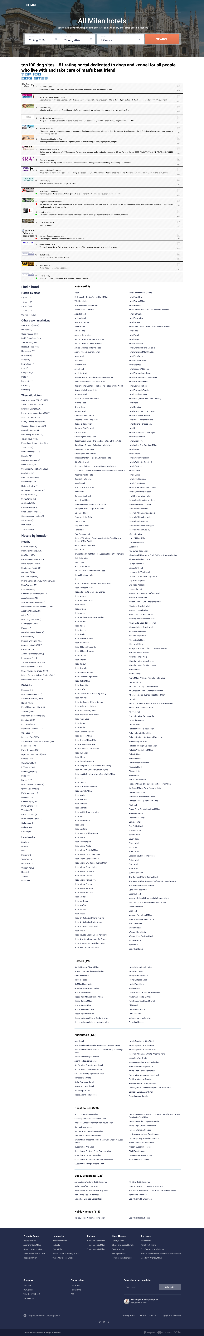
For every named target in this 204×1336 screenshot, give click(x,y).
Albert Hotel (80, 326)
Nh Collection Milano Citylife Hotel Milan (146, 691)
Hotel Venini (134, 449)
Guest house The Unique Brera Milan (144, 1121)
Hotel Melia (79, 825)
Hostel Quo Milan (136, 984)
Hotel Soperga (135, 365)
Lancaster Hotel (136, 568)
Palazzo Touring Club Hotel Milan (143, 746)
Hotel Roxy (133, 331)
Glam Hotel (79, 549)
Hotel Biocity (80, 634)
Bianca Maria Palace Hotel (86, 390)
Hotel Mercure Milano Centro (87, 833)
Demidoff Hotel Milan (84, 479)
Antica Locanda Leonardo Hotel (88, 343)
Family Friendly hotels (30, 422)
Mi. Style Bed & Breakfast (139, 1182)
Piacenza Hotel (135, 767)
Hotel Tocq (133, 428)
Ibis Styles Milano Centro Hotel (142, 500)
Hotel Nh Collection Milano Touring (89, 918)
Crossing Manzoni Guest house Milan (90, 1118)
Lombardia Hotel (136, 589)
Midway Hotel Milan (137, 631)
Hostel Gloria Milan (83, 1005)
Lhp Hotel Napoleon (137, 580)
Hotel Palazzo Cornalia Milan (87, 947)
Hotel (77, 293)
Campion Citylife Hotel (84, 428)
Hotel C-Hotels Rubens (84, 651)
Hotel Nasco (80, 914)
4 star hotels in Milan (96, 1245)
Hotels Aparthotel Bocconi (86, 1095)
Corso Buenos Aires (29, 559)
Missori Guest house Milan (140, 1147)
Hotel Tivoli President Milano (141, 420)
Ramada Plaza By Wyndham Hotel (143, 801)
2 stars (24, 310)
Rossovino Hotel (136, 813)
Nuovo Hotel (134, 712)
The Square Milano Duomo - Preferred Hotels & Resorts (152, 881)
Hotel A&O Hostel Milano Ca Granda (90, 592)
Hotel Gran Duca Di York (85, 744)
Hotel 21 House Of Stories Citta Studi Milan (93, 583)
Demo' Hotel (80, 483)
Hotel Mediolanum (82, 820)
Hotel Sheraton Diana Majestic (142, 348)
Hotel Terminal (135, 407)
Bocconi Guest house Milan (86, 1114)
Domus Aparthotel (82, 1090)
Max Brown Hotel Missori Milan (142, 619)
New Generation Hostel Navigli (142, 1001)
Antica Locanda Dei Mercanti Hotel (89, 339)
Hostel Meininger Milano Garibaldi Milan (92, 1018)
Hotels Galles (134, 475)
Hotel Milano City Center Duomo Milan (91, 863)
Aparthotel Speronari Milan (86, 1061)
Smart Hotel (134, 851)
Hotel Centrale (81, 668)
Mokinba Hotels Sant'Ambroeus (142, 665)
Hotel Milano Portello (83, 884)
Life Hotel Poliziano (137, 585)
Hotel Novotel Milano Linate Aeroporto (91, 935)
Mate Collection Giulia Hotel (141, 614)
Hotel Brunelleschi (82, 643)
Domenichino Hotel (83, 496)
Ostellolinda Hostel (137, 1009)
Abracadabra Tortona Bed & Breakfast (91, 1182)
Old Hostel (133, 1005)
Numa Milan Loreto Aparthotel (142, 1071)
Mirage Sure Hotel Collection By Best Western (148, 648)
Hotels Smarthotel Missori (140, 492)
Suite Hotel (133, 868)
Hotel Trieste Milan (137, 437)
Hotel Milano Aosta (83, 846)
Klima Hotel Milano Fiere (139, 559)
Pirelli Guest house (137, 1151)
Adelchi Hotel (80, 314)
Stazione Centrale (28, 698)
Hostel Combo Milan (83, 1001)
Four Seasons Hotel (83, 534)
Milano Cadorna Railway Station (35, 675)
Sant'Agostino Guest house (140, 1155)
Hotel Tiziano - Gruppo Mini (140, 424)
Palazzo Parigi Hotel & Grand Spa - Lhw (146, 737)
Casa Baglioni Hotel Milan (85, 437)
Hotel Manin (80, 795)
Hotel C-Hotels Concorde (85, 647)
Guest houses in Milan (32, 1249)
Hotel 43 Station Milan (84, 588)
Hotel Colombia (81, 685)
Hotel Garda (80, 727)
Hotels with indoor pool (122, 1258)
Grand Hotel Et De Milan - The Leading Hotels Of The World (99, 554)
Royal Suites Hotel (136, 818)
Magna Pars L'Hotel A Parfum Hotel (144, 593)
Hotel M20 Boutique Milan (86, 786)
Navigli (24, 703)
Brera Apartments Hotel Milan (87, 398)
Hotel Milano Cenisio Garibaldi (87, 854)
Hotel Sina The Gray (137, 360)
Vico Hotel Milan (136, 906)
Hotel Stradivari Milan (138, 394)
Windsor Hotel (135, 940)
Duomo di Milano (28, 551)
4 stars (24, 302)
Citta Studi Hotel (82, 462)
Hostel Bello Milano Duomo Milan (89, 997)
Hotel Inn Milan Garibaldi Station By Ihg (91, 770)
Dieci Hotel (79, 492)
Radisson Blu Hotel (137, 792)
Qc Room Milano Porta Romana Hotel (145, 788)
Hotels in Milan (29, 1241)
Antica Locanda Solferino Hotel (88, 348)
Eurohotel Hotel (81, 513)
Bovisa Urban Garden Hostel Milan (89, 971)
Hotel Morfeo (80, 905)
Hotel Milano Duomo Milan (86, 867)
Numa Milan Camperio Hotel (141, 707)
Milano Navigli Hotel (137, 636)
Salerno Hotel (134, 822)
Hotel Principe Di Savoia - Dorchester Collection (149, 309)
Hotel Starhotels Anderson (140, 373)
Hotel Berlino (80, 621)
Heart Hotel (79, 562)
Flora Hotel (79, 530)
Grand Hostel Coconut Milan (87, 988)
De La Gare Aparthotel (84, 1082)
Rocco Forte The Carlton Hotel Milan (144, 809)
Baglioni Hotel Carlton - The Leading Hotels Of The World (99, 386)
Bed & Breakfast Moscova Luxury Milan (91, 1190)
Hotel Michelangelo (83, 842)
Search (162, 39)
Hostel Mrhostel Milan (138, 976)
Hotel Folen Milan (82, 719)
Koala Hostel (134, 988)
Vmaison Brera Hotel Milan (140, 915)
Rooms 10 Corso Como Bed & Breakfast (146, 1186)
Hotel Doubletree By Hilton (86, 710)
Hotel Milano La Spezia (84, 871)
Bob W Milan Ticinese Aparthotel (88, 1069)
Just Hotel (133, 547)
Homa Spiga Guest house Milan (142, 1126)
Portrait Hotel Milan (137, 779)
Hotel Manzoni (81, 799)
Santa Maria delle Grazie (31, 671)
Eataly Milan (57, 1249)
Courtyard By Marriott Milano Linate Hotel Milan (95, 466)
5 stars (24, 298)
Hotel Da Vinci (80, 698)
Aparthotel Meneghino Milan (87, 1056)
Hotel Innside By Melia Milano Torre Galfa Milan (95, 774)
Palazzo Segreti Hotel (138, 741)
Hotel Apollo (80, 605)
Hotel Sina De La (136, 356)
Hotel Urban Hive (136, 441)
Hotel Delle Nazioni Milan (85, 706)
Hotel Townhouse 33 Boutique (142, 432)
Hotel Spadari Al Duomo (139, 369)
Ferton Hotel (80, 521)
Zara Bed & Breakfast (138, 1195)
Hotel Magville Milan (83, 791)
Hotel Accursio (81, 596)
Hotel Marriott (81, 808)
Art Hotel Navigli (81, 373)
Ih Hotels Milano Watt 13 (139, 530)
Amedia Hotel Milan (83, 335)
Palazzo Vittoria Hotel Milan (141, 750)
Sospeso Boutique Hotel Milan (142, 856)
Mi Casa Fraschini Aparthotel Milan (144, 1062)
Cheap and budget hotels (32, 426)
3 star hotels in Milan (96, 1249)
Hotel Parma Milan (137, 301)
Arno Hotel (79, 369)
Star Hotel (133, 864)
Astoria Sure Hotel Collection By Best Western (94, 377)
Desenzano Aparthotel (84, 1086)
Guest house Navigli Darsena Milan (89, 1164)
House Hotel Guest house (140, 1130)
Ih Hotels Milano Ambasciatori (142, 513)
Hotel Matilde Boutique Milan (87, 812)
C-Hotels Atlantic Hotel (84, 415)
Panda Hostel (135, 1014)
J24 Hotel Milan (135, 534)
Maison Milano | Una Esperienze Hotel (145, 602)
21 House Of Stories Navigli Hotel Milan (91, 297)
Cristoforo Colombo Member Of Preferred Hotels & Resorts (100, 470)
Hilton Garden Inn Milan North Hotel (90, 571)
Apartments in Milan (32, 1245)
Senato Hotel (134, 835)
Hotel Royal (134, 335)
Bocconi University (29, 641)
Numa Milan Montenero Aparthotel (144, 1075)
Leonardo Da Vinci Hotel (139, 572)
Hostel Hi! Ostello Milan (84, 1009)
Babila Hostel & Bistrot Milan (87, 967)
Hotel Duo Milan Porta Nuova (87, 715)
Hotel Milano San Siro (84, 892)
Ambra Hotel (80, 331)
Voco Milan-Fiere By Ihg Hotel (141, 919)
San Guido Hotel (136, 826)
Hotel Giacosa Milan (83, 736)
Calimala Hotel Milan (83, 424)
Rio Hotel (133, 805)
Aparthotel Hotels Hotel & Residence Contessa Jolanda (98, 1045)
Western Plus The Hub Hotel (141, 936)
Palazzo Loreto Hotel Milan (140, 733)
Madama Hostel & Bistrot (140, 997)
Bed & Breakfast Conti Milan (87, 1186)
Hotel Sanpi (134, 339)
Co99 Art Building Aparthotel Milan (89, 1074)
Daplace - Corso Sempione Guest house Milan (94, 1123)
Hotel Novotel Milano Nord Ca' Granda (91, 939)
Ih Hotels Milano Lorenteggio (141, 525)
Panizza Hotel (135, 758)
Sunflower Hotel (136, 873)
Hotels (24, 330)
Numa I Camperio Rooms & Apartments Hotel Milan (151, 703)
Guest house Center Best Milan (88, 1155)
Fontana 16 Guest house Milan (88, 1135)
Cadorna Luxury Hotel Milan (87, 420)
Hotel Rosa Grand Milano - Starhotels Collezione (149, 326)
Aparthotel (79, 1041)
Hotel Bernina (80, 630)
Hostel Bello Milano (83, 992)
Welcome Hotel (135, 923)
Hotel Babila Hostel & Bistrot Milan (89, 617)
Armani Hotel (80, 365)
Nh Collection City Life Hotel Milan (143, 686)
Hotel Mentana (81, 829)
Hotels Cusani (135, 470)
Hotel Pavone (134, 305)
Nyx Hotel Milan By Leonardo (141, 716)
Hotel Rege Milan (136, 318)
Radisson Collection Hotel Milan (142, 796)
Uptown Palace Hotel (138, 890)
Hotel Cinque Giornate (84, 672)
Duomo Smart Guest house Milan (89, 1131)
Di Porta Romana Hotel (84, 487)
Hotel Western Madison (139, 458)
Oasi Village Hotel (136, 720)
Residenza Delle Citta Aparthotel (142, 1083)
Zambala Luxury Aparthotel (141, 1092)
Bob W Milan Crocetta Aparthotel (89, 1065)
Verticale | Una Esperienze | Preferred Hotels (147, 902)
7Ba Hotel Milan (81, 301)
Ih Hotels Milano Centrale (139, 517)
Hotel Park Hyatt (136, 297)
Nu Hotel (132, 699)
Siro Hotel (133, 847)
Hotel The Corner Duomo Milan (142, 411)
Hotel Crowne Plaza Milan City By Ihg (90, 693)
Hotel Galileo (80, 723)
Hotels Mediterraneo (137, 479)
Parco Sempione (28, 667)
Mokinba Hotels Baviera (139, 652)
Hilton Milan (146, 1241)
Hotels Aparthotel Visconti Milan (143, 1049)
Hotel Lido (79, 778)
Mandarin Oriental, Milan (151, 1258)
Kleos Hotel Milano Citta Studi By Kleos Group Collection (153, 555)
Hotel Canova (80, 655)
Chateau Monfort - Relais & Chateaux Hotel (93, 458)
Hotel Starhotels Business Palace (143, 377)
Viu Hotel (133, 911)
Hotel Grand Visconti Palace (87, 748)
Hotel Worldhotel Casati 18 (140, 462)
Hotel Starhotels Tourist (139, 390)
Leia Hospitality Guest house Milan (144, 1138)
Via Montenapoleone (30, 662)
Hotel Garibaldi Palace (84, 732)
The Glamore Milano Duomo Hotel (143, 877)
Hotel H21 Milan (81, 753)
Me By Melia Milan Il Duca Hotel (142, 623)
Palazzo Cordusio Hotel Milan (141, 729)
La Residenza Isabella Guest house (144, 1134)
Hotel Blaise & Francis (84, 638)
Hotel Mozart (80, 909)
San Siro (24, 555)
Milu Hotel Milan (136, 644)
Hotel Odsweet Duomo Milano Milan (90, 943)
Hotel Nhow (80, 931)
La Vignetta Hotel (136, 564)
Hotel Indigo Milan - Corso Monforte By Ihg (93, 765)
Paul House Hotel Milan (139, 763)
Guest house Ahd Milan (84, 1147)
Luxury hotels (118, 1241)
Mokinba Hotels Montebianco (141, 661)
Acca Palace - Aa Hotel (84, 309)
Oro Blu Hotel (134, 724)
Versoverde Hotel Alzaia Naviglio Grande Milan (149, 898)
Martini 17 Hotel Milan (138, 610)
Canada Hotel (80, 432)
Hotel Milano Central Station (87, 859)
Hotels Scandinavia (137, 483)
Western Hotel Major (137, 932)
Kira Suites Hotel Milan (138, 551)
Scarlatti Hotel (135, 830)
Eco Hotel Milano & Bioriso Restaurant (91, 504)
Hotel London (80, 782)
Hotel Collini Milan (82, 681)
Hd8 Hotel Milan (81, 558)
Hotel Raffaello (135, 314)
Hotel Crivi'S (80, 689)
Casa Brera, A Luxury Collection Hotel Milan (93, 445)
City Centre (26, 546)
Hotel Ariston (80, 609)
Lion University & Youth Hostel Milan (144, 992)
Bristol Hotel (80, 407)
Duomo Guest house (83, 1127)
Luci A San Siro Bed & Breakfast (88, 1199)
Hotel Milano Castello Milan (86, 850)
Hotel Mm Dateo (81, 901)
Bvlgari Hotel (80, 411)
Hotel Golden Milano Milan (86, 740)
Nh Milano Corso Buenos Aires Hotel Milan (147, 695)
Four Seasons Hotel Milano (152, 1249)
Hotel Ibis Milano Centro (85, 761)
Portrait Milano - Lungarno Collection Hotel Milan (150, 784)
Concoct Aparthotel (83, 1078)
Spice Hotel (133, 860)
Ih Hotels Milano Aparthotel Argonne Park (147, 1054)
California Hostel (82, 976)
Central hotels (27, 430)
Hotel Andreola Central (84, 600)
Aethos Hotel (80, 318)
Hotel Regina (134, 322)
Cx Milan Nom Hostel (83, 984)
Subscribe (169, 1287)
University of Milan (29, 679)
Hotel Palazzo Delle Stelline (140, 293)
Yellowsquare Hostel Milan (140, 1018)
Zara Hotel (133, 945)
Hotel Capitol (80, 660)
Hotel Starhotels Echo (138, 381)
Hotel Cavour (80, 664)
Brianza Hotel (80, 403)
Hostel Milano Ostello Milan (140, 967)
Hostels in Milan (30, 1258)
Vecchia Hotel (135, 894)
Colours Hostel (81, 980)
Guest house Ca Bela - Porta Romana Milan (93, 1151)
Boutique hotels (118, 1253)
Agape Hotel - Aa (82, 322)
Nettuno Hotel (135, 682)
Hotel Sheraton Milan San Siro (141, 352)
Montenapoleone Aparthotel (141, 1066)
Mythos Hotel (134, 674)
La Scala (25, 589)
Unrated (24, 315)
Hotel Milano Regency (84, 888)
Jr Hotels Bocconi (136, 542)
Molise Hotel (134, 669)
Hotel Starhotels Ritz (138, 386)
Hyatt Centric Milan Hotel (139, 496)
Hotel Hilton (80, 757)
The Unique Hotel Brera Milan (141, 885)
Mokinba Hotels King (138, 657)
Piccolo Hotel (134, 771)
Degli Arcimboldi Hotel (84, 475)
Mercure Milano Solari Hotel (141, 627)
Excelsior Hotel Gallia (83, 517)
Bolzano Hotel (81, 394)
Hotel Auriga (80, 613)
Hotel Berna (80, 626)
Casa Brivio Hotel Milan (84, 449)
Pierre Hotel (134, 775)
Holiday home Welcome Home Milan (90, 1218)
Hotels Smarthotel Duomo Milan (142, 487)
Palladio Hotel (135, 754)
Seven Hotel (134, 839)
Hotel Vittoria (134, 454)
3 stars (24, 306)
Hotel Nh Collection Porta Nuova (88, 922)
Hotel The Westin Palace (139, 415)
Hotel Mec (79, 816)
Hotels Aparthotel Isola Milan (141, 1045)
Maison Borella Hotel (138, 597)
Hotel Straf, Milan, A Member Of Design (145, 398)
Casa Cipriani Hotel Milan (85, 454)
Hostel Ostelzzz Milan (138, 980)
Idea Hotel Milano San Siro (140, 504)
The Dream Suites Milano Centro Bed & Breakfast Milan (152, 1190)
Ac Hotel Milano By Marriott (86, 305)
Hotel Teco (133, 403)
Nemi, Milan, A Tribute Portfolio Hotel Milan (147, 678)
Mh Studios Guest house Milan (142, 1142)
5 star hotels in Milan (96, 1241)
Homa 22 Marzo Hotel (84, 575)
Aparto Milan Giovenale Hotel (87, 352)
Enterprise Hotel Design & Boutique (89, 508)
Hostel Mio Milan (136, 971)
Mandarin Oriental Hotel (139, 606)
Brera (23, 776)
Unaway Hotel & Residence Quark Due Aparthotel (150, 1087)
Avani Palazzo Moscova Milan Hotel (90, 381)
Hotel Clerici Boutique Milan (86, 676)
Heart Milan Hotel (82, 566)
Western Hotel (135, 928)
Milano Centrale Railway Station (35, 581)
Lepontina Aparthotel (138, 1058)
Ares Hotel (79, 360)
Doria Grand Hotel (82, 500)
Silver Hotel (133, 843)
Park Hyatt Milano (148, 1245)
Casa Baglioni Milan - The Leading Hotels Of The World (98, 441)
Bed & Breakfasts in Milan (34, 1253)
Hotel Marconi (81, 804)
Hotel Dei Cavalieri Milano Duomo (89, 702)
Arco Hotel (79, 356)
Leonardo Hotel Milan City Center (143, 576)
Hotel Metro (80, 837)
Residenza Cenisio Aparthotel (141, 1079)
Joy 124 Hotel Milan (137, 538)
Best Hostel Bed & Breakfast (87, 1195)
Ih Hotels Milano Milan (138, 508)
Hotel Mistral (80, 897)
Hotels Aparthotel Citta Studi (141, 1041)
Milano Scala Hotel (137, 640)
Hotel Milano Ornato (83, 875)
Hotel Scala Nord (136, 343)
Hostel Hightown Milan (84, 1014)
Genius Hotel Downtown (85, 545)
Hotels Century (135, 466)
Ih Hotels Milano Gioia (138, 521)
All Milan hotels (27, 530)
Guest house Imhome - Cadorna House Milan (94, 1159)
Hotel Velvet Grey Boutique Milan (143, 445)
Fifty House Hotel (82, 525)
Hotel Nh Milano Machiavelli (86, 926)
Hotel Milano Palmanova (85, 880)
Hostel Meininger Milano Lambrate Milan (92, 1022)
